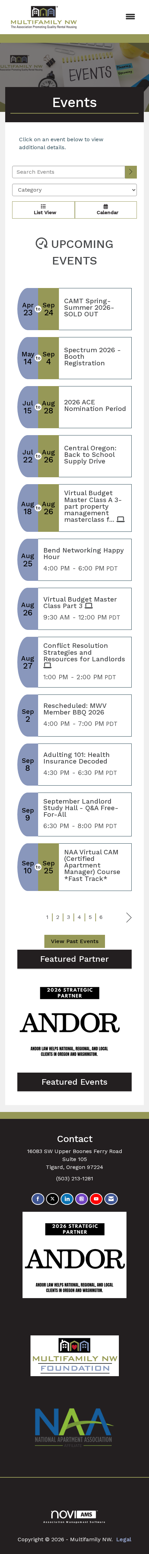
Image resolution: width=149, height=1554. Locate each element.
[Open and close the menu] (112, 17)
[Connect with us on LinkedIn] (67, 1199)
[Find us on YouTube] (96, 1199)
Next (129, 918)
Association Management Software (74, 1522)
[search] (131, 172)
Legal (123, 1539)
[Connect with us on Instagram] (81, 1199)
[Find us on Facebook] (38, 1199)
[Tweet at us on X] (52, 1199)
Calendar (106, 212)
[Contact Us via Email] (111, 1199)
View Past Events (74, 941)
